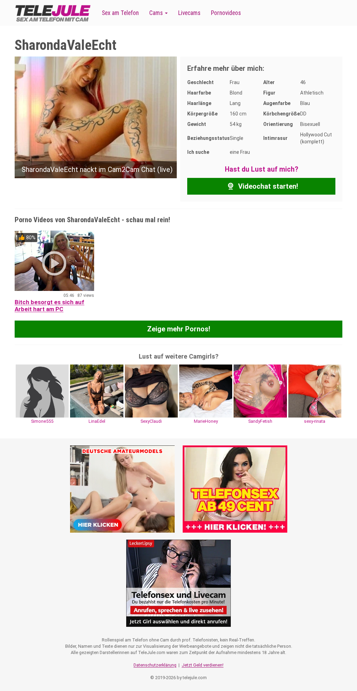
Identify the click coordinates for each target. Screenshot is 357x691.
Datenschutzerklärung (155, 665)
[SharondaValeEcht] (96, 117)
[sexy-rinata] (314, 390)
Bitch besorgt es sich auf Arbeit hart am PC (49, 306)
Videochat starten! (267, 186)
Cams (156, 12)
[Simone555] (42, 390)
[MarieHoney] (205, 390)
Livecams (189, 12)
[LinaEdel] (96, 390)
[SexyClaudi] (151, 390)
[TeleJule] (53, 13)
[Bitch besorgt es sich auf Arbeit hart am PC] (54, 261)
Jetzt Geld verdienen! (202, 665)
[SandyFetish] (260, 390)
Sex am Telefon (120, 12)
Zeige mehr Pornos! (178, 329)
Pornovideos (226, 12)
